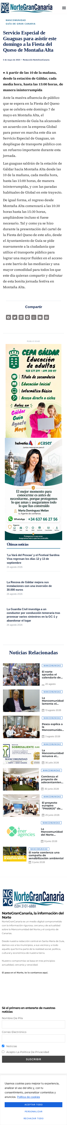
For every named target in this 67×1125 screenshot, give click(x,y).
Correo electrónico (14, 1032)
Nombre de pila (12, 1018)
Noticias (11, 1046)
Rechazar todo (34, 1118)
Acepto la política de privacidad (27, 1052)
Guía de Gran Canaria (21, 24)
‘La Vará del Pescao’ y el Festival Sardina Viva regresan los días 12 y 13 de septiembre (33, 558)
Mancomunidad (16, 20)
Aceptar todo (34, 1104)
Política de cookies (28, 1096)
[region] (33, 1100)
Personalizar (33, 1111)
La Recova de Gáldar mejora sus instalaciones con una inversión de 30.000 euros (29, 586)
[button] (64, 8)
